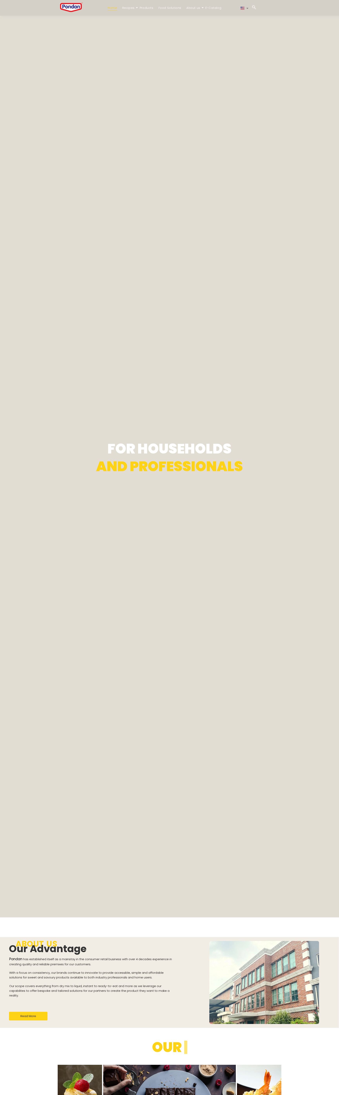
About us (193, 8)
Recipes (128, 8)
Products (146, 8)
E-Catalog (213, 8)
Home (112, 8)
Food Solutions (170, 8)
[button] (254, 8)
